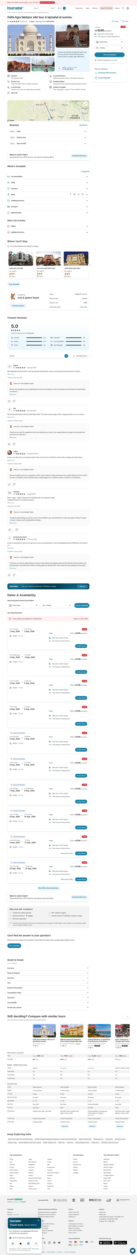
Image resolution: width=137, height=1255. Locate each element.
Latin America (14, 1170)
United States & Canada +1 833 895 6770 (111, 1216)
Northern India (12, 1142)
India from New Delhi (85, 1139)
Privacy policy (35, 1248)
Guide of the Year (73, 1212)
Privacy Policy (51, 1252)
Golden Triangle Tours (49, 1142)
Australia (12, 1164)
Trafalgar (75, 1172)
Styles (87, 8)
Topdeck (75, 1170)
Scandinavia (51, 1167)
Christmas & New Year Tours (109, 1142)
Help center (102, 1214)
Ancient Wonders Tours (82, 1142)
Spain (49, 1178)
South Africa (13, 1181)
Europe (12, 1167)
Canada (49, 1183)
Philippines (32, 1164)
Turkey (49, 1181)
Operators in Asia (120, 1139)
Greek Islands (33, 1189)
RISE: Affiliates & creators (76, 1226)
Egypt (11, 1175)
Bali (11, 1183)
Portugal (49, 1170)
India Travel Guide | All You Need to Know (20, 1139)
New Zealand (32, 1162)
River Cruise (107, 1170)
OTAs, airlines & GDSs (75, 1230)
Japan (30, 1159)
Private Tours (95, 1142)
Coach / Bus (107, 1178)
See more (91, 1115)
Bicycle (106, 1162)
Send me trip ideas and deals (22, 1238)
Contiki (75, 1159)
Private (106, 1189)
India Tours (61, 1142)
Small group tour (98, 1139)
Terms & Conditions (70, 1252)
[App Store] (105, 1243)
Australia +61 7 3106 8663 (107, 1221)
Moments (95, 8)
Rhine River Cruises (53, 1172)
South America (14, 1172)
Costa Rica (50, 1186)
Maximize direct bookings (45, 1230)
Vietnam (31, 1172)
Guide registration (73, 1214)
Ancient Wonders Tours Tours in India (30, 1142)
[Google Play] (120, 1243)
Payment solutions (43, 1226)
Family (105, 1186)
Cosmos (75, 1162)
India (11, 1189)
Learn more (83, 307)
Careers (13, 1214)
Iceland (49, 1159)
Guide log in (72, 1216)
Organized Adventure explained (47, 1212)
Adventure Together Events (46, 1216)
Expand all (83, 125)
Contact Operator (104, 78)
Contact (117, 8)
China (11, 1186)
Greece (31, 1186)
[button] (68, 638)
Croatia (31, 1175)
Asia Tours (70, 1142)
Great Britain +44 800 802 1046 (108, 1219)
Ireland (49, 1162)
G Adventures (77, 1164)
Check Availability (82, 605)
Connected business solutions (47, 1214)
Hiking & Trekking (109, 1164)
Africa (11, 1159)
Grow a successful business (46, 1224)
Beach (105, 1183)
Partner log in (72, 1232)
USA (48, 1189)
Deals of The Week (106, 8)
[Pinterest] (54, 1243)
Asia (11, 1162)
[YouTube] (59, 1243)
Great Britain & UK (34, 1183)
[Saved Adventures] (123, 8)
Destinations (79, 8)
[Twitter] (45, 1243)
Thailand (31, 1170)
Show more (10, 374)
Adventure (107, 1159)
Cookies (59, 1252)
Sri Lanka (31, 1167)
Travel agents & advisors (75, 1224)
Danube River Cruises (35, 1178)
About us (10, 1212)
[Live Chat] (133, 1251)
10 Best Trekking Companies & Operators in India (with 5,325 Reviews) (56, 1139)
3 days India (109, 1139)
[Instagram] (49, 1243)
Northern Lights (108, 1167)
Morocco (12, 1178)
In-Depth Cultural (109, 1175)
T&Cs (29, 1248)
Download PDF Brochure (107, 73)
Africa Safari (107, 1172)
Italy (48, 1164)
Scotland (49, 1175)
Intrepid (75, 1167)
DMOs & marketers (74, 1228)
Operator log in (42, 1232)
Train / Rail (107, 1181)
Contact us (102, 1212)
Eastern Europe (33, 1181)
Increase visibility (43, 1228)
